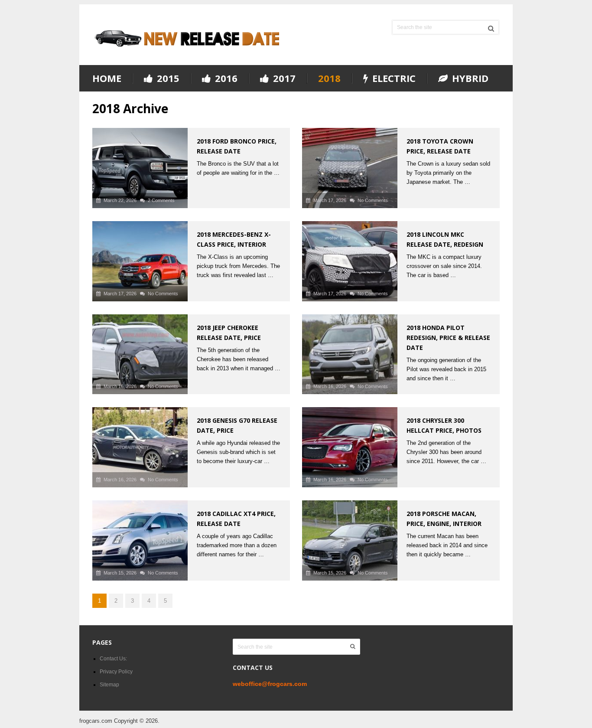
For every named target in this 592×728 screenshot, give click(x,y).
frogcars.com (95, 721)
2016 (224, 78)
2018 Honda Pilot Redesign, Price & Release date (448, 337)
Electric (393, 78)
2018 (329, 78)
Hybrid (468, 78)
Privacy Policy (116, 672)
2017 (283, 78)
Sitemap (109, 685)
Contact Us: (113, 659)
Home (106, 78)
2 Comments (161, 200)
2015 (166, 78)
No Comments (373, 200)
